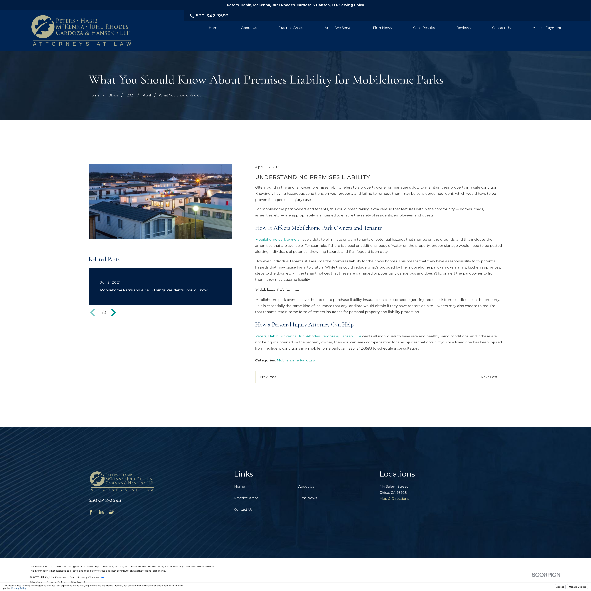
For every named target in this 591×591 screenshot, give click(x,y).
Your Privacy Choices (85, 577)
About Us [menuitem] (249, 28)
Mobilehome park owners (277, 239)
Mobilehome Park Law (296, 360)
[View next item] (114, 312)
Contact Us (243, 509)
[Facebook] (91, 512)
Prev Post (268, 377)
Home (239, 486)
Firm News (307, 498)
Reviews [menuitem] (463, 28)
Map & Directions (394, 499)
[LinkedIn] (101, 512)
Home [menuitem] (214, 28)
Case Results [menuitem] (424, 28)
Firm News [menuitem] (382, 28)
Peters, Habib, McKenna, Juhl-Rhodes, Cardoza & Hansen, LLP (308, 336)
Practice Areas (246, 498)
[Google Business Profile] (111, 512)
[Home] (81, 30)
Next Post (489, 377)
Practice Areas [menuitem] (291, 28)
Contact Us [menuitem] (501, 28)
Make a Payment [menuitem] (546, 28)
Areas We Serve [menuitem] (338, 28)
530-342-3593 (212, 16)
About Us (306, 486)
